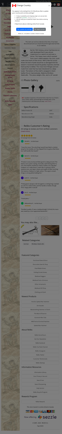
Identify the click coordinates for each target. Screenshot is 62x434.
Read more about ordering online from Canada (30, 24)
